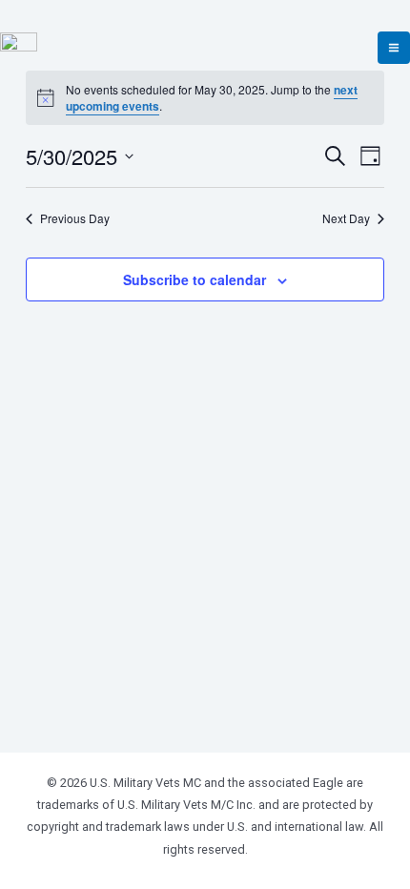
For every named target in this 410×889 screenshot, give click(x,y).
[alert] (204, 98)
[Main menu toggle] (394, 47)
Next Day (346, 218)
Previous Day (75, 218)
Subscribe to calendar (194, 279)
